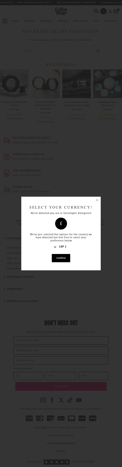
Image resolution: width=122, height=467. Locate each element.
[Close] (97, 200)
